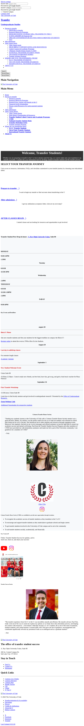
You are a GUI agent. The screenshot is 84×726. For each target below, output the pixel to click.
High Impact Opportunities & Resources (22, 115)
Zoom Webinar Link (8, 402)
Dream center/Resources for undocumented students (26, 106)
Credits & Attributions (12, 706)
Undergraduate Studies (10, 24)
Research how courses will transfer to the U (23, 102)
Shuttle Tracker (10, 684)
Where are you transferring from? (15, 126)
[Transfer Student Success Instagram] (11, 550)
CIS (6, 686)
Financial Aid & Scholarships (18, 104)
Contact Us (8, 666)
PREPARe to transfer (16, 30)
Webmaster (8, 668)
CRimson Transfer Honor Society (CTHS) (22, 51)
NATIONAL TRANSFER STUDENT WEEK (24, 52)
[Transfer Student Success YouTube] (4, 550)
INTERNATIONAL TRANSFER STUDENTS (24, 64)
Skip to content (6, 2)
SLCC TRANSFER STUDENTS (20, 60)
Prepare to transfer (11, 28)
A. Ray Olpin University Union (39, 237)
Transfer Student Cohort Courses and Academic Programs (29, 117)
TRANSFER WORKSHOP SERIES (21, 54)
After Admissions (10, 110)
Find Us (7, 664)
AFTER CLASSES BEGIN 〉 (13, 218)
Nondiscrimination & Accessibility (16, 700)
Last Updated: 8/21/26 (8, 724)
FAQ (10, 39)
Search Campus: (6, 8)
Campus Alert (5, 14)
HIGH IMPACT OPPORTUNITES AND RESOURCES (28, 47)
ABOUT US (9, 65)
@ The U (8, 690)
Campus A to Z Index (12, 679)
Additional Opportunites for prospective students (16, 405)
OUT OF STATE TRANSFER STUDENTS (23, 62)
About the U (9, 708)
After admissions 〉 (9, 200)
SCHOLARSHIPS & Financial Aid (20, 36)
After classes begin (11, 43)
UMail (7, 688)
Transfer (5, 20)
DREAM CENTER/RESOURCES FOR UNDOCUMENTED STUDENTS (34, 38)
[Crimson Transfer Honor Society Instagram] (42, 511)
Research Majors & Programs (18, 32)
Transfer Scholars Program (17, 56)
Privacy (7, 704)
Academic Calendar (7, 359)
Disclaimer (8, 702)
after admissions (10, 41)
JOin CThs (42, 504)
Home (7, 95)
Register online (6, 341)
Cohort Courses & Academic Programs (21, 49)
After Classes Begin (11, 111)
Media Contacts (10, 710)
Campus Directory (11, 681)
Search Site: (5, 4)
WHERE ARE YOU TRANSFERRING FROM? (21, 58)
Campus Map (9, 682)
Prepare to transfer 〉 (10, 188)
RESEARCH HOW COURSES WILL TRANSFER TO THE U (30, 34)
